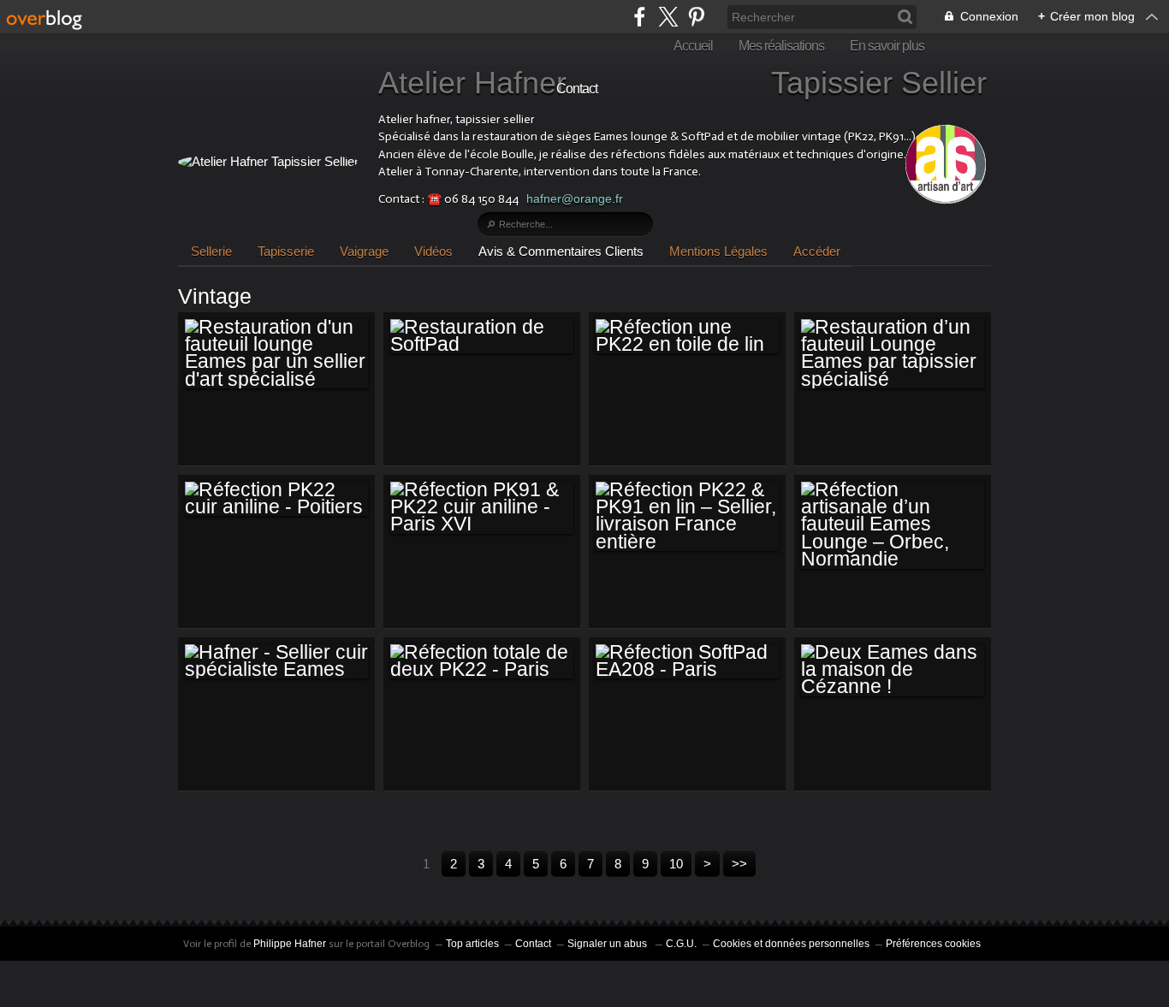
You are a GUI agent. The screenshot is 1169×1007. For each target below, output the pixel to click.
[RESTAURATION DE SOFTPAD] (481, 336)
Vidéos (433, 251)
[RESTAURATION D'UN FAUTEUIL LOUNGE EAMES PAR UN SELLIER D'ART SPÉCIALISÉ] (276, 354)
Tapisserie (286, 251)
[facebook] (639, 17)
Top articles (472, 944)
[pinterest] (696, 17)
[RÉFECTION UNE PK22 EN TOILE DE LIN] (687, 336)
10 (676, 863)
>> (739, 863)
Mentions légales (718, 251)
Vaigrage (364, 251)
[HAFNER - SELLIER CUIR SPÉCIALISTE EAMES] (276, 661)
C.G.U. (681, 944)
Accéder (816, 251)
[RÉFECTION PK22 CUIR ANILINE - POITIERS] (276, 499)
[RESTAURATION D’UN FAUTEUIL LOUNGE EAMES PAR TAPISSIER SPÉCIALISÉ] (892, 354)
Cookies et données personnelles (791, 944)
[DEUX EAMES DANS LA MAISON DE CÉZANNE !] (892, 670)
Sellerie (211, 251)
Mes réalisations (781, 46)
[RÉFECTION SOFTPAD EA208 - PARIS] (687, 661)
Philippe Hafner (289, 944)
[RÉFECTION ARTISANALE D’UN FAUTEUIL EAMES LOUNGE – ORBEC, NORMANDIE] (892, 525)
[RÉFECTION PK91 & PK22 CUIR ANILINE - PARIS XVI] (481, 508)
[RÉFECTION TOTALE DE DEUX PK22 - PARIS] (481, 661)
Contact (576, 88)
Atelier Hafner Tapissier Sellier (682, 82)
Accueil (693, 46)
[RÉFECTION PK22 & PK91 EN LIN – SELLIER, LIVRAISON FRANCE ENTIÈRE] (687, 517)
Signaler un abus (608, 944)
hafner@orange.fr (574, 198)
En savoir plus (887, 46)
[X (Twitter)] (668, 17)
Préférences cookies (933, 944)
